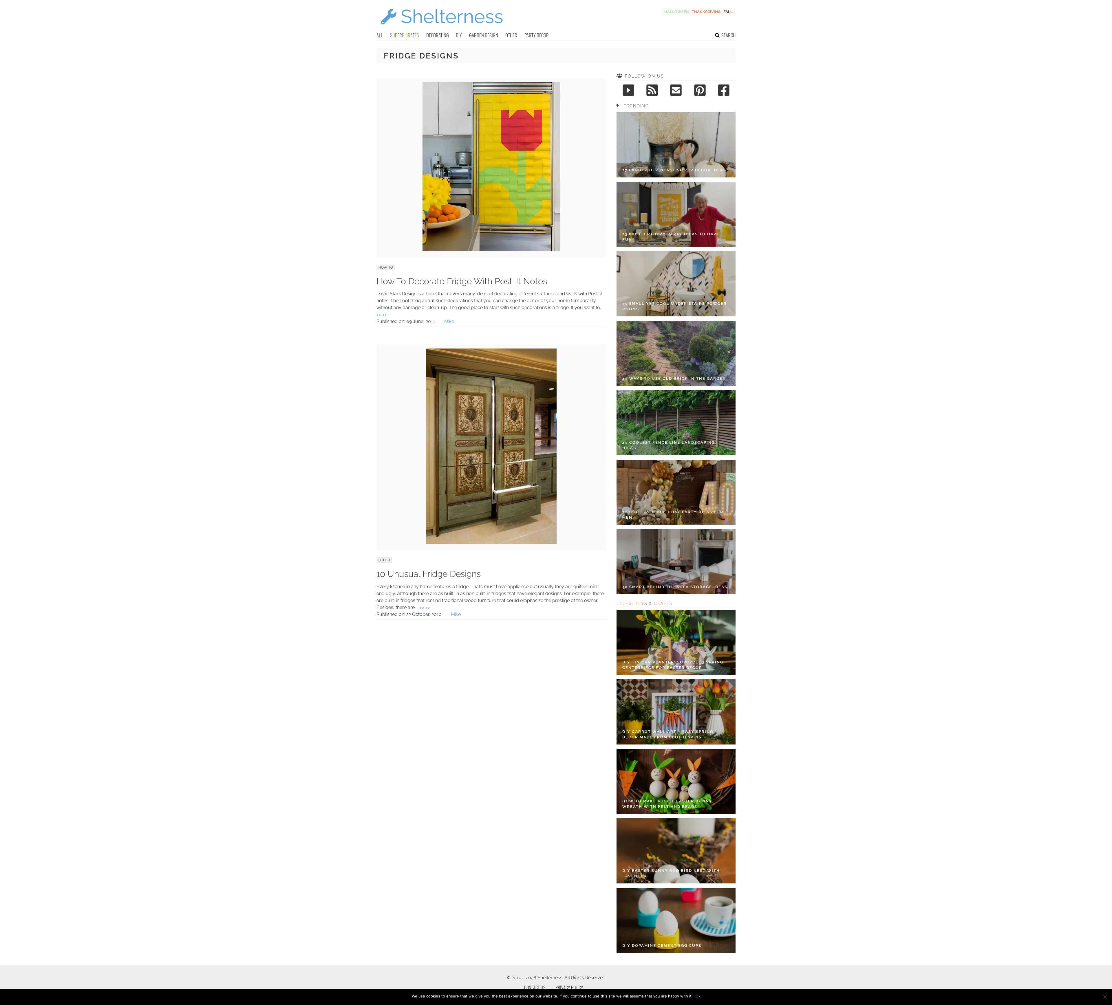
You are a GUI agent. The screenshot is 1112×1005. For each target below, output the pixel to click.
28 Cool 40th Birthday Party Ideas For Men (672, 515)
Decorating (437, 35)
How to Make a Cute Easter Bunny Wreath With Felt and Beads (667, 804)
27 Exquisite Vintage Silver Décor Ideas (674, 170)
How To (385, 267)
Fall (728, 12)
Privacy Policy (569, 987)
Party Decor (536, 35)
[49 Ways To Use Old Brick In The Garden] (676, 353)
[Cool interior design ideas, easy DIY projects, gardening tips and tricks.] (441, 28)
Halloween (676, 12)
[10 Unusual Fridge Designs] (491, 542)
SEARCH (728, 35)
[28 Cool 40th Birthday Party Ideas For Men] (676, 492)
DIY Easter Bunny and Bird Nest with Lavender (671, 873)
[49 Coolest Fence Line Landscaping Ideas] (676, 422)
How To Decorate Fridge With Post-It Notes (461, 281)
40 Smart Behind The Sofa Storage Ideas (674, 587)
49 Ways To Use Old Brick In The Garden (674, 378)
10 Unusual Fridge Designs (428, 574)
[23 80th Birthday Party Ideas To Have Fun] (676, 214)
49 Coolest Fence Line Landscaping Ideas (668, 445)
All (379, 35)
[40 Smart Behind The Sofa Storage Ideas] (676, 561)
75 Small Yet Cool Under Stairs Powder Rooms (674, 306)
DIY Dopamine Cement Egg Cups (661, 945)
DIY (459, 35)
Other (511, 35)
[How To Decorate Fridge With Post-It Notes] (491, 249)
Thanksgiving (706, 12)
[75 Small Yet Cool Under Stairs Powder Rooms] (676, 283)
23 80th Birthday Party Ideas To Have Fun (671, 237)
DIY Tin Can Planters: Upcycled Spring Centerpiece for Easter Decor (672, 665)
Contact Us (534, 987)
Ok (698, 996)
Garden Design (483, 35)
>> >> (381, 314)
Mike (449, 321)
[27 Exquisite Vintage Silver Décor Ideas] (676, 144)
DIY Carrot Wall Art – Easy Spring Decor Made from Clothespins (667, 734)
